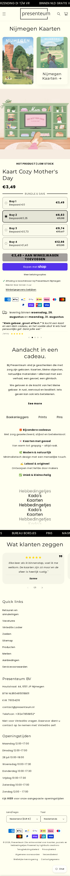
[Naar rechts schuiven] (42, 587)
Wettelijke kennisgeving (26, 859)
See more (35, 403)
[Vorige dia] (29, 337)
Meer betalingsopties (35, 274)
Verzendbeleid (50, 854)
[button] (4, 13)
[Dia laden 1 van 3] (32, 337)
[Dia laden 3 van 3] (37, 337)
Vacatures (8, 620)
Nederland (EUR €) (20, 818)
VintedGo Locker (12, 627)
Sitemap (7, 640)
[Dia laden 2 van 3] (35, 337)
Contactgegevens (50, 859)
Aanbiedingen (10, 660)
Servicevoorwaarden (15, 666)
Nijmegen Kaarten (52, 76)
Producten (8, 647)
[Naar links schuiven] (27, 587)
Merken (6, 653)
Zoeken (6, 634)
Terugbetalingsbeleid (28, 849)
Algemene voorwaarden (27, 854)
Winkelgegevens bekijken (21, 289)
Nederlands (50, 818)
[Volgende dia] (41, 337)
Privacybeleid (49, 849)
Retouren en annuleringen (10, 612)
